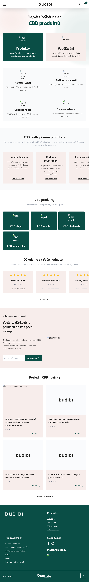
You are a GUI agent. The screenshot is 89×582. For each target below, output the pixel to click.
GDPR (7, 554)
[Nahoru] (83, 576)
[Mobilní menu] (4, 4)
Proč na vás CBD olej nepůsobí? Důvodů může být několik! (19, 476)
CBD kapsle (51, 522)
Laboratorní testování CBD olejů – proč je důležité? (64, 476)
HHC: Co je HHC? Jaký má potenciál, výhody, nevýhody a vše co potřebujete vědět (21, 422)
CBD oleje (50, 518)
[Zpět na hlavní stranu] (14, 521)
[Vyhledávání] (80, 4)
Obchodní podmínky (12, 543)
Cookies (8, 558)
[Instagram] (52, 543)
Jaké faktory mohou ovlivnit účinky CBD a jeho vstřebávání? (64, 420)
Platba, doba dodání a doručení (17, 547)
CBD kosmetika (53, 529)
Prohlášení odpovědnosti (14, 562)
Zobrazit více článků (44, 496)
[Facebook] (48, 543)
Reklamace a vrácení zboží (15, 550)
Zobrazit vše (44, 299)
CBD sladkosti (52, 526)
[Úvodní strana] (45, 4)
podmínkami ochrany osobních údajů (19, 347)
